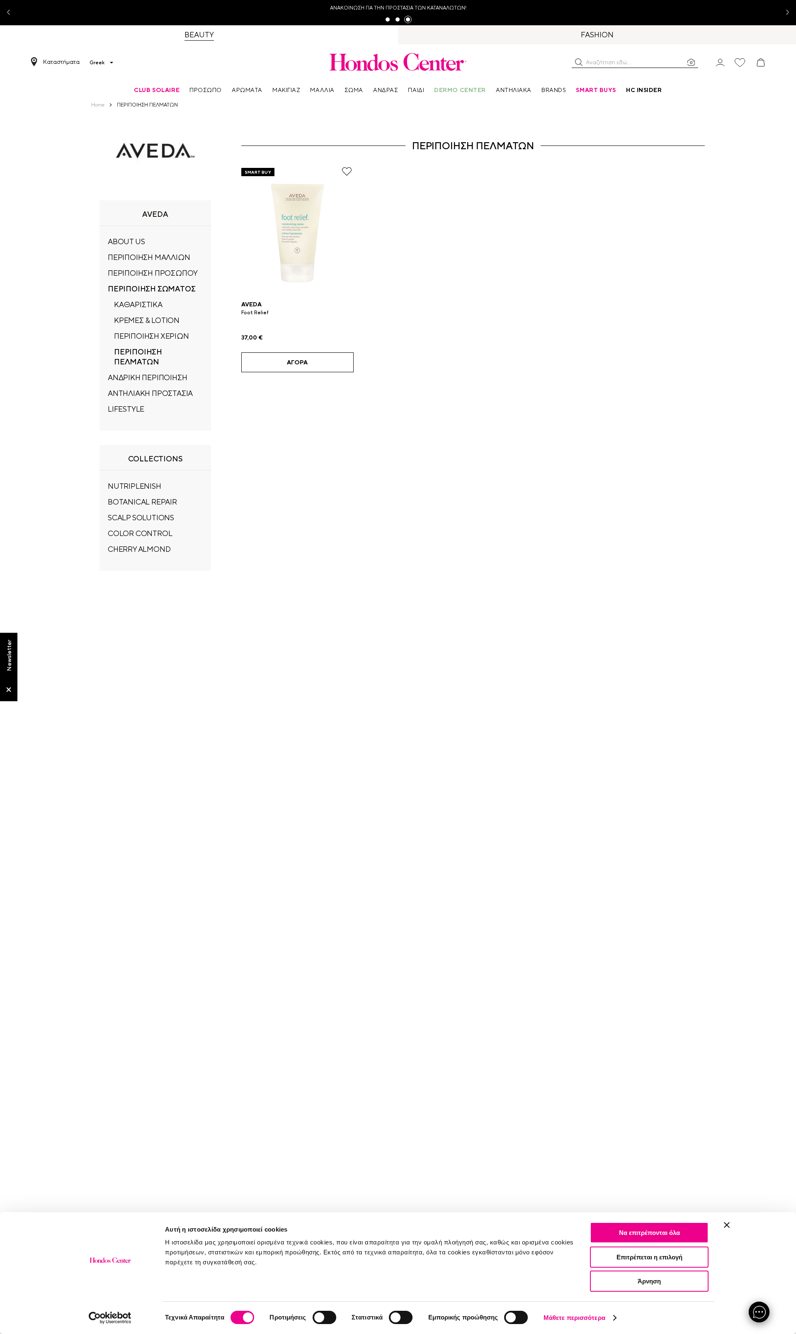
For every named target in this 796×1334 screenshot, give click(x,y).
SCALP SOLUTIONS (141, 517)
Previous (11, 12)
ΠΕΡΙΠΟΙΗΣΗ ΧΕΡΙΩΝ (151, 336)
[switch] (324, 1317)
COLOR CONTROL (140, 533)
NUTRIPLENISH (134, 486)
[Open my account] (720, 62)
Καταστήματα (61, 61)
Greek (97, 62)
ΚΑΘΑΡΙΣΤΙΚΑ (138, 304)
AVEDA (251, 304)
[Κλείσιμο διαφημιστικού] (727, 1225)
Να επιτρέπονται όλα (649, 1232)
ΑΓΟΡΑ (297, 362)
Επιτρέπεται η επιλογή (649, 1257)
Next (784, 12)
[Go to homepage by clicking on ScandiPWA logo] (398, 62)
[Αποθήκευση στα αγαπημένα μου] (347, 171)
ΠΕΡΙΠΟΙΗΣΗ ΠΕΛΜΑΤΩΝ (138, 356)
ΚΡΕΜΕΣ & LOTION (147, 320)
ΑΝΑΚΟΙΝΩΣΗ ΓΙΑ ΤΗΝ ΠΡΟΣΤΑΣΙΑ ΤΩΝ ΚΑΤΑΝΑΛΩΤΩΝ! (398, 8)
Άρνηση (649, 1281)
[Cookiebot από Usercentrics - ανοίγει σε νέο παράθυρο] (110, 1318)
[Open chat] (759, 1312)
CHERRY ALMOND (139, 549)
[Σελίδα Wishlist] (740, 63)
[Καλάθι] (760, 63)
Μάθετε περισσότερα (574, 1317)
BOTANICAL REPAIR (142, 501)
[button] (578, 62)
